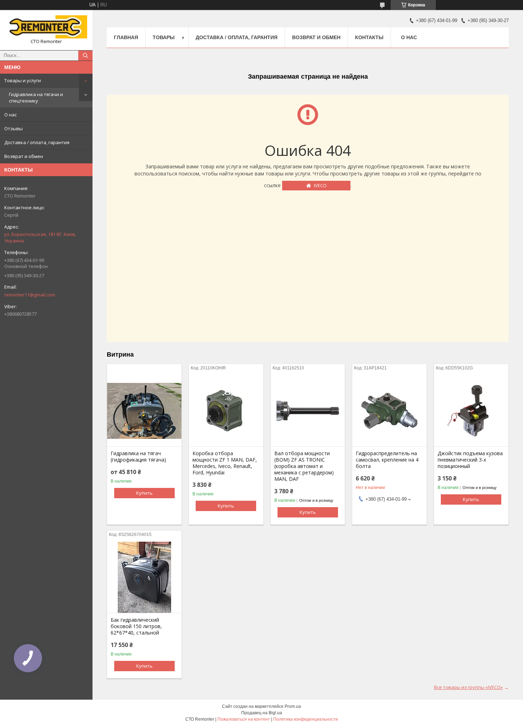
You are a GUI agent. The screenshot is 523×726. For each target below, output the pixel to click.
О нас (10, 114)
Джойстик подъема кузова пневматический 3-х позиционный (470, 459)
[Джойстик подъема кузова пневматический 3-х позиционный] (471, 410)
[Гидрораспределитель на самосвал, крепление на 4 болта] (389, 410)
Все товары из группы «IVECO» (468, 687)
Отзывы (13, 128)
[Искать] (85, 55)
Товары (164, 37)
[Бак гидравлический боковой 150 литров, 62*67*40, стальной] (144, 577)
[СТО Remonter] (46, 26)
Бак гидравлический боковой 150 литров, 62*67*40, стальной (136, 626)
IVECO (320, 185)
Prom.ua (293, 706)
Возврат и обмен (23, 156)
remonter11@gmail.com (29, 294)
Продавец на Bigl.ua (261, 712)
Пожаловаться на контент (243, 719)
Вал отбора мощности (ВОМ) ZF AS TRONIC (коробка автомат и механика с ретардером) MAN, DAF (304, 466)
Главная (126, 37)
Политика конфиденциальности (305, 719)
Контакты (369, 37)
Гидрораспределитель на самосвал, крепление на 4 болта (387, 459)
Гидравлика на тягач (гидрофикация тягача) (138, 456)
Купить (144, 493)
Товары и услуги (22, 80)
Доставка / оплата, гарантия (36, 142)
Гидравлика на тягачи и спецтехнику (36, 97)
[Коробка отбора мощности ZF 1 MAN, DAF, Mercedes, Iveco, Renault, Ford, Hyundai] (226, 410)
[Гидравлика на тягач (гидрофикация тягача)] (144, 410)
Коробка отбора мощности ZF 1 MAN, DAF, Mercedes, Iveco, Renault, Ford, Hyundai (224, 463)
